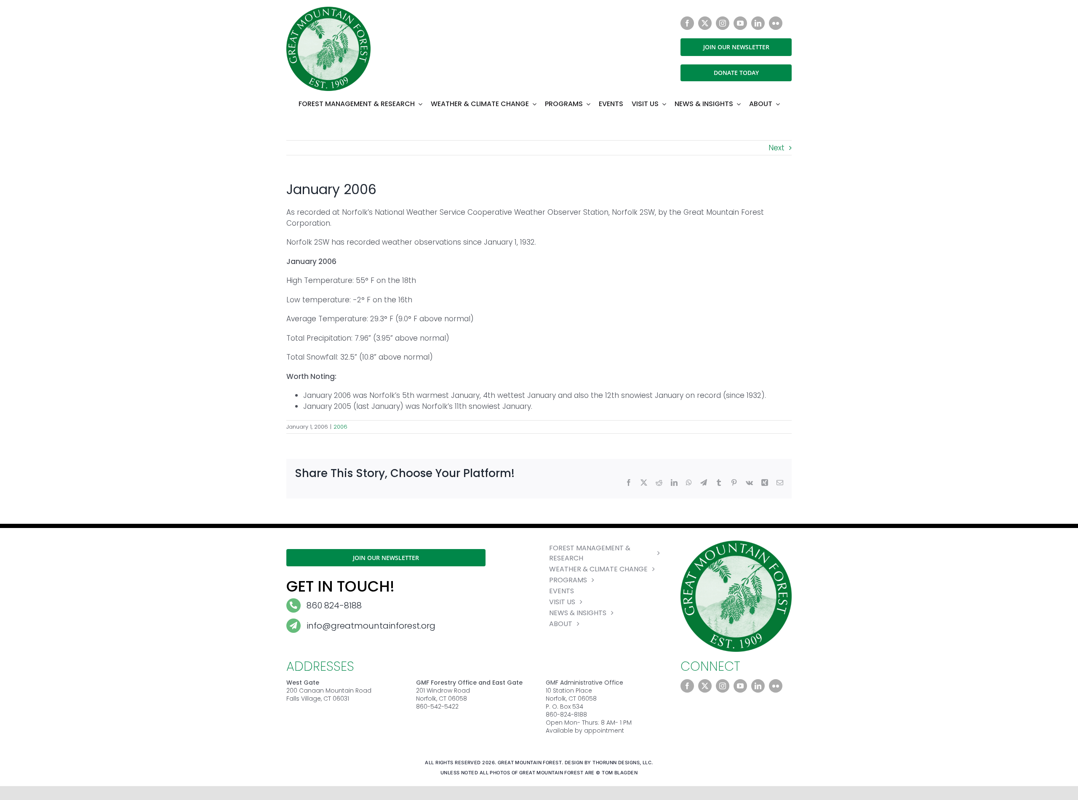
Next (776, 148)
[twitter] (705, 23)
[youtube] (740, 23)
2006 (340, 427)
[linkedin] (758, 23)
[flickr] (775, 23)
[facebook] (687, 23)
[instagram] (722, 23)
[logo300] (328, 10)
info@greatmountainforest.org (371, 626)
